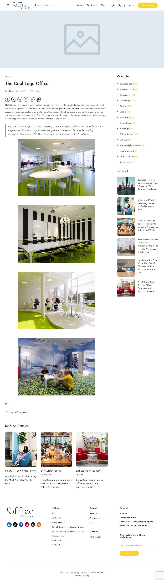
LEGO (8, 105)
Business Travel (127, 89)
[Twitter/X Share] (13, 99)
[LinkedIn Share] (19, 99)
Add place (149, 5)
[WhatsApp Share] (26, 99)
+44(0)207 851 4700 (137, 525)
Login (112, 5)
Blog (103, 5)
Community (10, 471)
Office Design (47, 471)
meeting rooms (52, 126)
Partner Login (95, 536)
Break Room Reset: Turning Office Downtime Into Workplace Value (89, 483)
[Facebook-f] (21, 524)
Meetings (124, 128)
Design (123, 106)
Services (91, 5)
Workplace (46, 474)
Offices (8, 76)
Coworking (22, 471)
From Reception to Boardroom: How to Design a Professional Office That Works (56, 483)
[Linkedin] (9, 524)
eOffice (10, 91)
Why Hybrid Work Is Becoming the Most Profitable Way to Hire (20, 480)
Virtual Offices (127, 156)
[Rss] (39, 524)
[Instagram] (33, 524)
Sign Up (121, 5)
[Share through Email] (32, 99)
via (7, 403)
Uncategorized (127, 151)
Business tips (82, 471)
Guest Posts (125, 123)
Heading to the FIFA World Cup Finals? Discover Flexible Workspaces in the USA (147, 266)
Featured (124, 117)
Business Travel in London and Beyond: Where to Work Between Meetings (148, 184)
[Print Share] (38, 99)
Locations (79, 5)
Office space (21, 412)
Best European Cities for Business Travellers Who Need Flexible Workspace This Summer (148, 245)
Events (123, 111)
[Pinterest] (27, 524)
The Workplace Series (130, 145)
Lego (11, 412)
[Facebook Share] (7, 99)
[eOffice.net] (21, 5)
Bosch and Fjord (71, 108)
